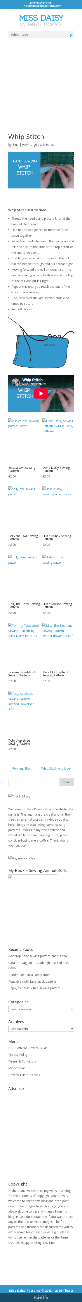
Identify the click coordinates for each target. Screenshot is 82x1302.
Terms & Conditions (22, 1061)
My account (16, 1068)
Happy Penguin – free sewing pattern (34, 988)
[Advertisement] (41, 85)
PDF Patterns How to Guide (28, 1048)
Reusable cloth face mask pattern (32, 981)
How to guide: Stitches (38, 144)
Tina (15, 144)
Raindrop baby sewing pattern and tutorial (38, 956)
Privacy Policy (18, 1054)
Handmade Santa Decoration (29, 975)
